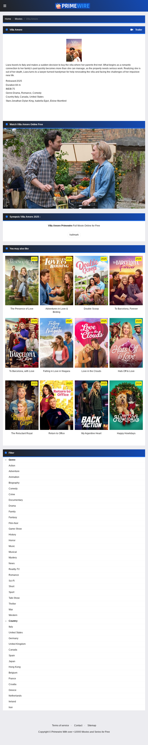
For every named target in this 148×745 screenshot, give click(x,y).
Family (12, 511)
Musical (13, 552)
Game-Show (15, 528)
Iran (11, 707)
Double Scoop (91, 308)
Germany (13, 638)
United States (36, 96)
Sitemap (91, 725)
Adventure (14, 471)
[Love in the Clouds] (91, 343)
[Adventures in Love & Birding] (56, 280)
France (12, 678)
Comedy (37, 93)
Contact (78, 725)
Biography (14, 482)
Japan (12, 661)
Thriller (12, 603)
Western (13, 615)
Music (12, 546)
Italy (17, 96)
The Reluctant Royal (22, 433)
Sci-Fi (12, 580)
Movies (18, 19)
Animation (14, 477)
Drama (16, 93)
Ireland (12, 701)
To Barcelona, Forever (126, 308)
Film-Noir (13, 523)
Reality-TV (14, 569)
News (12, 563)
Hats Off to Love (126, 371)
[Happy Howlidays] (126, 405)
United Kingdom (17, 644)
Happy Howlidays (126, 433)
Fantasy (13, 517)
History (12, 534)
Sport (11, 592)
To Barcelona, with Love (21, 371)
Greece (12, 690)
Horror (12, 540)
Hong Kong (15, 667)
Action (12, 465)
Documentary (16, 500)
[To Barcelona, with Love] (22, 343)
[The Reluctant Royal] (22, 405)
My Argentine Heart (91, 433)
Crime (12, 494)
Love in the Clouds (91, 371)
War (11, 609)
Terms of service (60, 725)
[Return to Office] (56, 405)
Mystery (13, 557)
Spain (12, 655)
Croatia (12, 684)
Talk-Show (14, 598)
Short (11, 586)
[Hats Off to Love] (126, 343)
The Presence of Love (21, 308)
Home (8, 19)
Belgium (13, 672)
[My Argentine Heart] (91, 405)
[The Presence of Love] (22, 280)
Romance (26, 93)
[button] (74, 168)
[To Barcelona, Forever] (126, 280)
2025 (19, 81)
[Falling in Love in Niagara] (56, 343)
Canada (24, 96)
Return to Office (57, 433)
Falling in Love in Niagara (56, 371)
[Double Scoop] (91, 280)
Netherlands (15, 695)
